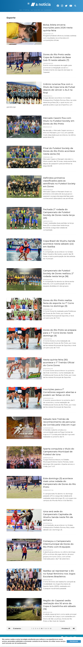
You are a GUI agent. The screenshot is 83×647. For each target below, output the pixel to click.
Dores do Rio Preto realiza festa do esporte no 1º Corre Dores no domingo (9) (58, 303)
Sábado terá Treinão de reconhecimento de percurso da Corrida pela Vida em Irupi (59, 422)
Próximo (65, 628)
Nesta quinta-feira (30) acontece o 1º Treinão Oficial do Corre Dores (58, 362)
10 (50, 628)
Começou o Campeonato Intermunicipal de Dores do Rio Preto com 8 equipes (58, 544)
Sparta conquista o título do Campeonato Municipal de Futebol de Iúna (58, 451)
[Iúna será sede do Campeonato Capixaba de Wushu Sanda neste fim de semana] (24, 520)
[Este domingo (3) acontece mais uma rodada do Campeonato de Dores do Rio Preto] (24, 487)
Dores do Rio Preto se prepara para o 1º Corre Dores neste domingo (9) (59, 333)
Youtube (70, 5)
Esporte (11, 17)
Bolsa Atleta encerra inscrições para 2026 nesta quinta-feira (57, 27)
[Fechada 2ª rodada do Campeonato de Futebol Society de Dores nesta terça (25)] (24, 218)
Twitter (66, 5)
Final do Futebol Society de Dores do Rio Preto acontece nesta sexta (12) (59, 151)
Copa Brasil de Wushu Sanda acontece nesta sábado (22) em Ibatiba (59, 244)
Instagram (62, 5)
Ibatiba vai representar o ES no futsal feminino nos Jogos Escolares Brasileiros (59, 574)
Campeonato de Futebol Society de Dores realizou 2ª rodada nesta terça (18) (58, 273)
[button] (28, 3)
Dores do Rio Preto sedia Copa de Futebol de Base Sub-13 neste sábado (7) (57, 57)
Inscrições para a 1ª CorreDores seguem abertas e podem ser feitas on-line (59, 392)
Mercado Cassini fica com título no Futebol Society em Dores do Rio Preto (58, 121)
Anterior (17, 628)
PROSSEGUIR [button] (74, 641)
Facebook (58, 5)
